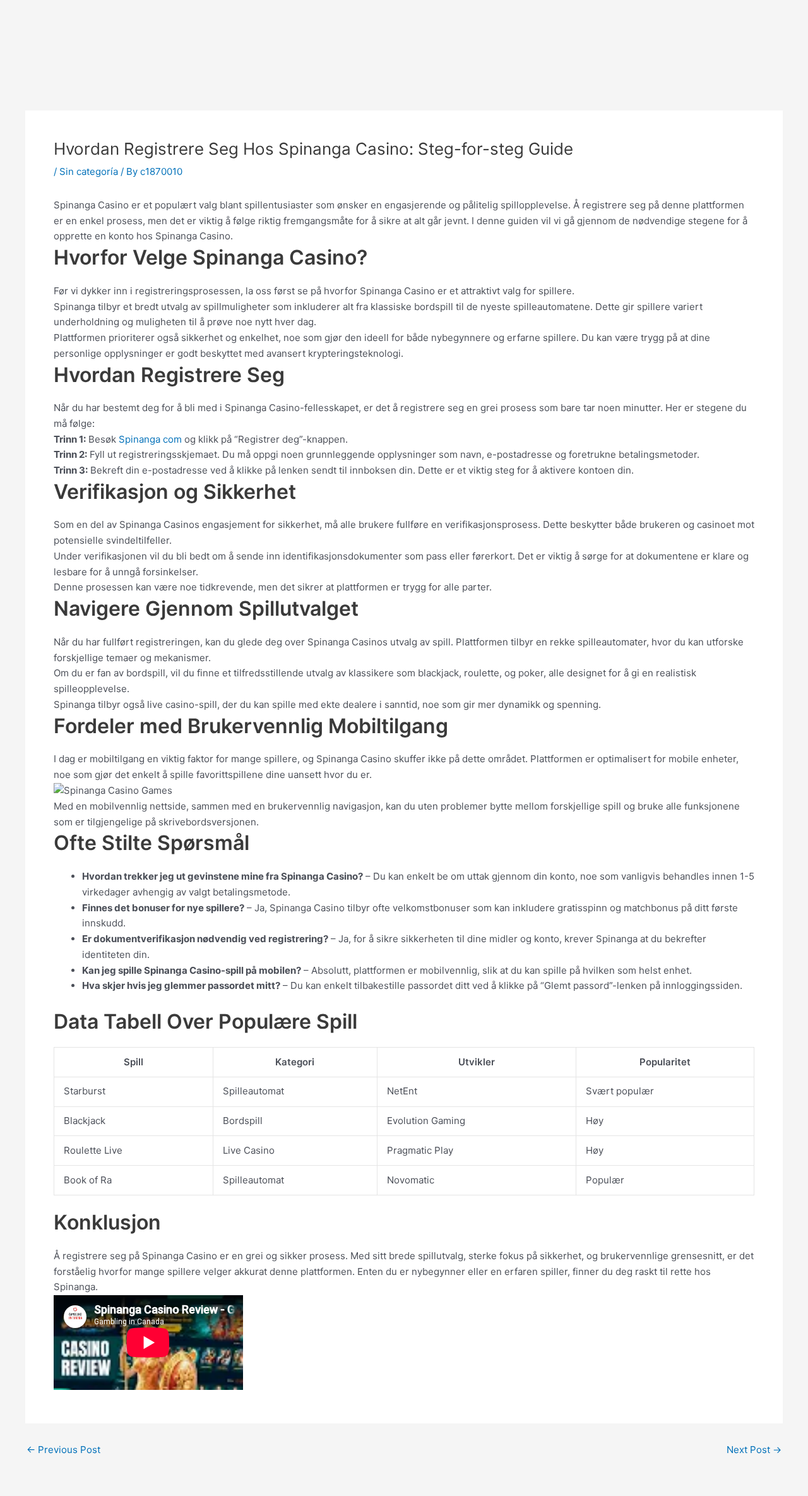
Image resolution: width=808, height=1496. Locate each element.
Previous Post (63, 1449)
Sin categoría (88, 171)
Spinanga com (150, 439)
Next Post (754, 1449)
